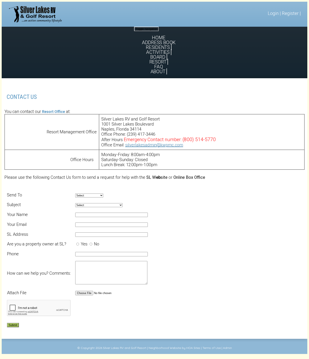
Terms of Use (211, 348)
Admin (227, 348)
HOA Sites (193, 348)
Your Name (17, 214)
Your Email (17, 224)
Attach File (16, 292)
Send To (14, 194)
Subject (14, 204)
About (158, 71)
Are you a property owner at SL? (36, 243)
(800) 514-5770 (199, 139)
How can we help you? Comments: (39, 273)
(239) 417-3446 (141, 134)
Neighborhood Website (165, 348)
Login (273, 13)
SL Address (17, 234)
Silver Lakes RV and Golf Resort (124, 348)
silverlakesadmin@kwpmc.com (154, 144)
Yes (84, 243)
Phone (13, 253)
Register (290, 13)
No (96, 243)
